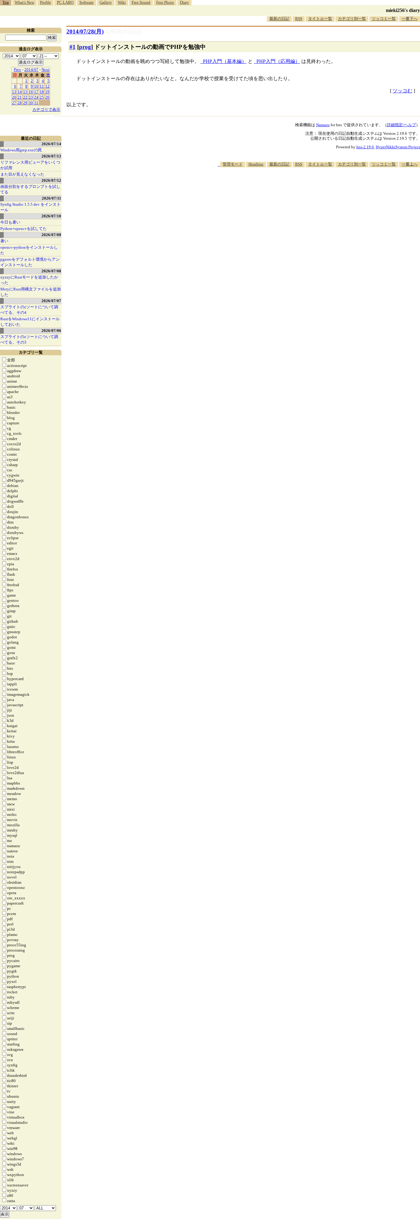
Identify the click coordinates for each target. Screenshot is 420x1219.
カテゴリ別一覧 (352, 18)
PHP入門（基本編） (225, 61)
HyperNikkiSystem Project (398, 147)
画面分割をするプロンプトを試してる (30, 189)
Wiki (122, 2)
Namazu (323, 125)
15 (25, 91)
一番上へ (410, 164)
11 (42, 86)
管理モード (233, 164)
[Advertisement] (308, 186)
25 (42, 97)
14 (20, 91)
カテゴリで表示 (46, 109)
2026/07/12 (51, 180)
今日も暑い (10, 222)
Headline (255, 164)
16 (31, 91)
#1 (72, 47)
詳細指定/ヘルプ (401, 125)
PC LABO (65, 2)
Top (5, 2)
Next (46, 69)
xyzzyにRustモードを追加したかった (29, 280)
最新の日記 (279, 18)
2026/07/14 (51, 144)
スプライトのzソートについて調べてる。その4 (29, 310)
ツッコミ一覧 (384, 18)
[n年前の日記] (123, 31)
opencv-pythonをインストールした (29, 250)
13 (14, 91)
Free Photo (165, 2)
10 (36, 86)
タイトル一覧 (320, 18)
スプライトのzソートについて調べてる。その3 (29, 339)
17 (36, 91)
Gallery (106, 2)
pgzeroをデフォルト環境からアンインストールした (30, 262)
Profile (45, 2)
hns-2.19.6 (365, 147)
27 (14, 102)
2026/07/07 (51, 300)
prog (85, 47)
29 (25, 102)
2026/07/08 (51, 271)
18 (42, 91)
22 (25, 97)
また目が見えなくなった (22, 174)
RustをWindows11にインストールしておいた (30, 322)
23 (31, 97)
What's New (24, 2)
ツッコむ (402, 90)
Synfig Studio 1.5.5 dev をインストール (30, 207)
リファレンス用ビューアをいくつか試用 (30, 165)
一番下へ (410, 18)
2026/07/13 (51, 156)
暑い (4, 241)
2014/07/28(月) (85, 31)
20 (14, 97)
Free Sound (141, 2)
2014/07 (31, 69)
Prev (17, 69)
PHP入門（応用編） (278, 61)
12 (47, 86)
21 (20, 97)
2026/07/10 (51, 216)
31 (36, 102)
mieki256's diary (403, 10)
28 (20, 102)
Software (86, 2)
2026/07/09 (51, 234)
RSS (298, 18)
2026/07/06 (51, 330)
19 (47, 91)
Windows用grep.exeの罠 (21, 150)
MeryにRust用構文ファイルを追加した (30, 292)
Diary (184, 2)
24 (36, 97)
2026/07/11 (51, 198)
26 (47, 97)
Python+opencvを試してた (23, 228)
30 (31, 102)
